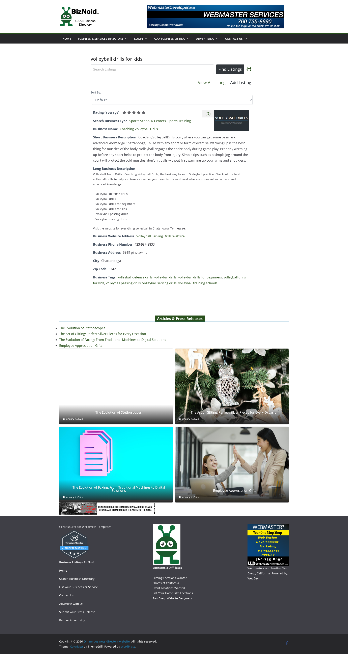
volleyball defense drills (135, 277)
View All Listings (213, 82)
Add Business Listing (169, 38)
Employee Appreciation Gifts (80, 345)
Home (66, 38)
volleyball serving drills (159, 283)
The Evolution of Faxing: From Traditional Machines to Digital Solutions (112, 339)
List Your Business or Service (78, 587)
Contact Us (234, 38)
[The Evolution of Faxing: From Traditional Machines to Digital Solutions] (116, 463)
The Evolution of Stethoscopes (82, 328)
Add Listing (240, 82)
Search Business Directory (76, 579)
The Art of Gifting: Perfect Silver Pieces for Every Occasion (102, 334)
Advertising (205, 38)
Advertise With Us (71, 604)
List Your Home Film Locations (173, 593)
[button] (125, 39)
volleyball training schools (198, 283)
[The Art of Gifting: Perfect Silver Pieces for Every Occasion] (232, 386)
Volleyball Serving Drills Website (160, 236)
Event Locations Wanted (169, 588)
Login (138, 38)
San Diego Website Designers (172, 598)
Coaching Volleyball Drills (139, 129)
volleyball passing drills (123, 283)
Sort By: (96, 92)
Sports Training (179, 121)
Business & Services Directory (100, 38)
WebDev (253, 578)
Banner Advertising (72, 620)
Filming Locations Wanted (170, 578)
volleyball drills (165, 277)
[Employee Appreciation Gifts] (232, 464)
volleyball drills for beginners (200, 277)
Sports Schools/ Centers (147, 121)
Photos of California (166, 583)
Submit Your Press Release (77, 612)
